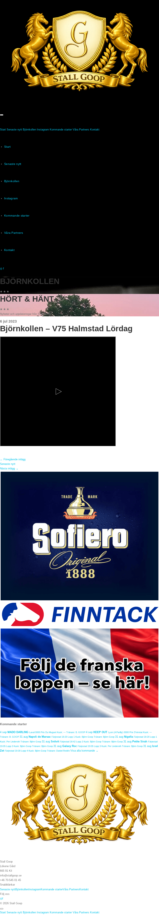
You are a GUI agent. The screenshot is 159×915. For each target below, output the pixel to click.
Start (3, 129)
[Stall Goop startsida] (79, 53)
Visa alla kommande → (84, 750)
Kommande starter (61, 129)
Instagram (43, 129)
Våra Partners (81, 129)
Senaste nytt (14, 129)
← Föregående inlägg (12, 459)
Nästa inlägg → (9, 468)
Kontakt (94, 129)
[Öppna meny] (1, 115)
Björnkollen (29, 129)
